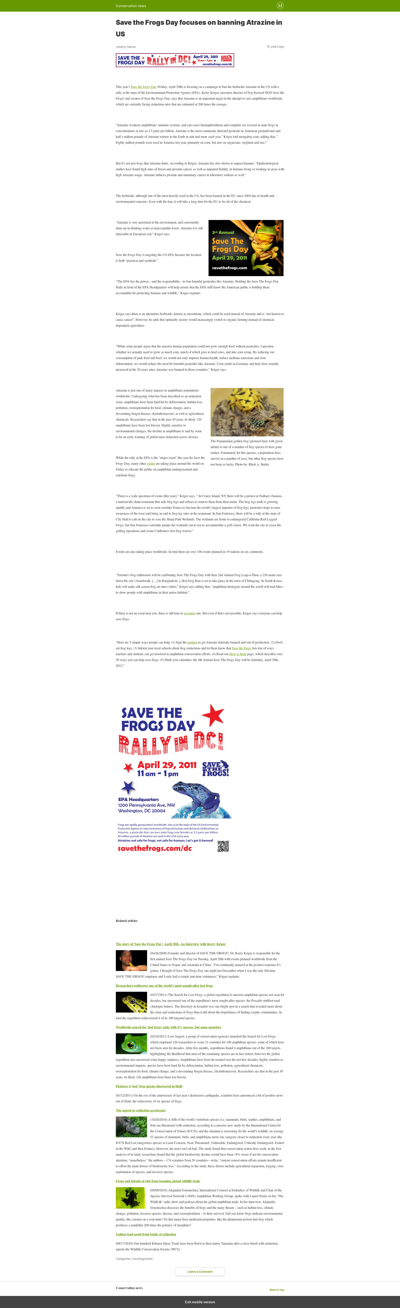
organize (189, 613)
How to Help (237, 654)
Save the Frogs (241, 648)
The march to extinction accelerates (141, 1110)
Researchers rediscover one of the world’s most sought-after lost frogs (164, 985)
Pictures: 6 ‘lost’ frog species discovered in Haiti (149, 1086)
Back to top (277, 1289)
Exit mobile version (200, 1302)
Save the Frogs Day (144, 86)
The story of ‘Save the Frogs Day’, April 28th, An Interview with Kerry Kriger (171, 943)
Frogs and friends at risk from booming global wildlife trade (158, 1180)
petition (192, 642)
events (151, 463)
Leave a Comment (200, 1271)
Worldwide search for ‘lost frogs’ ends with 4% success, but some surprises (168, 1027)
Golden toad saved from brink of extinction (146, 1234)
